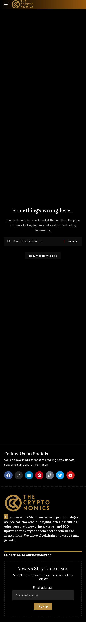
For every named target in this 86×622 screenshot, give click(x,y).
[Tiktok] (50, 475)
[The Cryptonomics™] (22, 4)
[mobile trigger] (7, 4)
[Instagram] (19, 475)
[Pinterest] (39, 475)
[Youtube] (70, 475)
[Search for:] (37, 241)
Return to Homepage (43, 256)
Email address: (43, 588)
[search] (79, 4)
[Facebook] (8, 475)
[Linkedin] (29, 475)
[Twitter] (60, 475)
